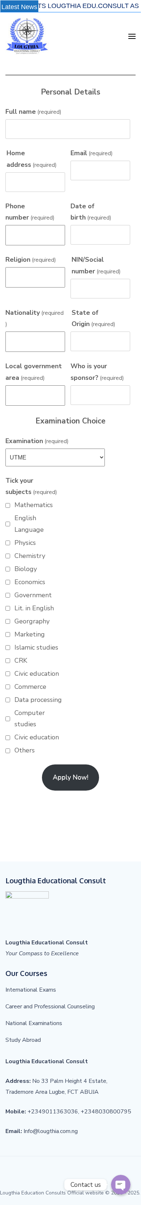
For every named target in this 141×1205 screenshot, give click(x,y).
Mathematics (33, 505)
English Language (29, 524)
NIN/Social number (96, 265)
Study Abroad (23, 1040)
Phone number (30, 212)
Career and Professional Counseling (50, 1007)
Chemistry (29, 555)
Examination (37, 441)
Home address (32, 159)
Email (91, 153)
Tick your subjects (31, 486)
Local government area (33, 372)
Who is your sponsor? (97, 372)
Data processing (38, 699)
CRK (20, 660)
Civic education (36, 673)
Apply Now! (70, 777)
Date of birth (90, 212)
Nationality (34, 318)
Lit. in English (34, 608)
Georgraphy (32, 621)
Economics (29, 582)
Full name (33, 111)
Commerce (30, 686)
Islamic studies (36, 647)
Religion (30, 259)
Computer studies (29, 718)
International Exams (30, 990)
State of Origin (93, 318)
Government (33, 595)
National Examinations (33, 1023)
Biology (25, 569)
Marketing (29, 634)
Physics (25, 542)
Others (24, 750)
